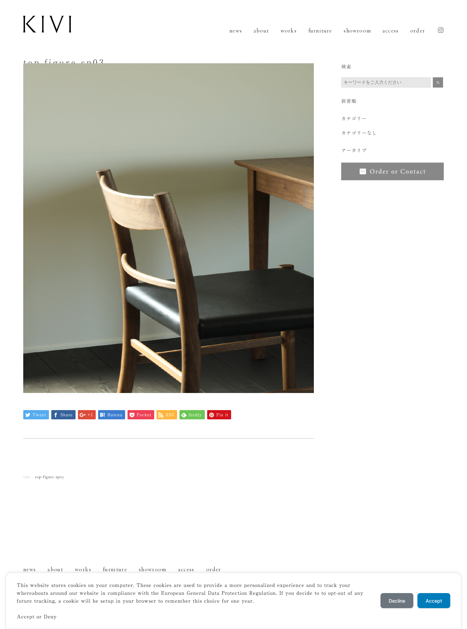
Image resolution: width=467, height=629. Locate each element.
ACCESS (391, 30)
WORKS (289, 30)
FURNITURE (320, 30)
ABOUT (261, 30)
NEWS (235, 30)
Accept (434, 601)
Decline (397, 601)
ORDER (417, 30)
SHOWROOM (357, 30)
